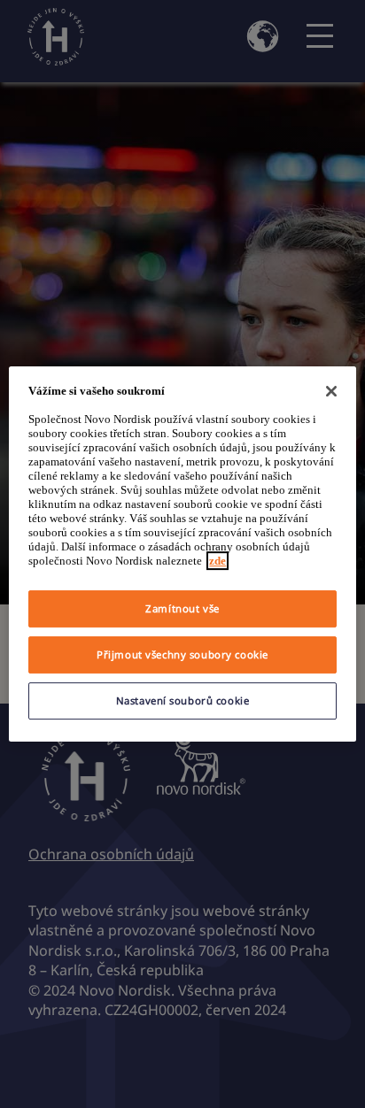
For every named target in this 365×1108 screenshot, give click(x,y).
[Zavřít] (331, 391)
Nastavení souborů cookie (183, 700)
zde (217, 560)
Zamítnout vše (182, 608)
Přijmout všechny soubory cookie (182, 654)
